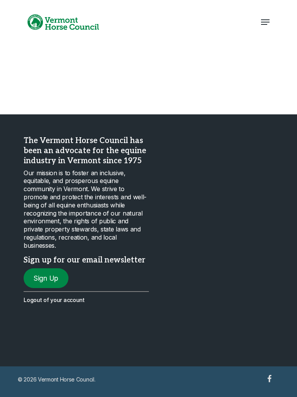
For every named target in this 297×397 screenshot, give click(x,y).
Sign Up (46, 278)
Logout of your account (54, 300)
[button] (265, 22)
